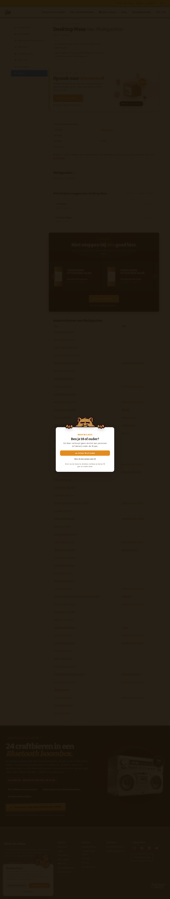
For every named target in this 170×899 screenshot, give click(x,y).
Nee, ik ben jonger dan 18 (85, 459)
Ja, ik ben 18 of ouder (85, 453)
